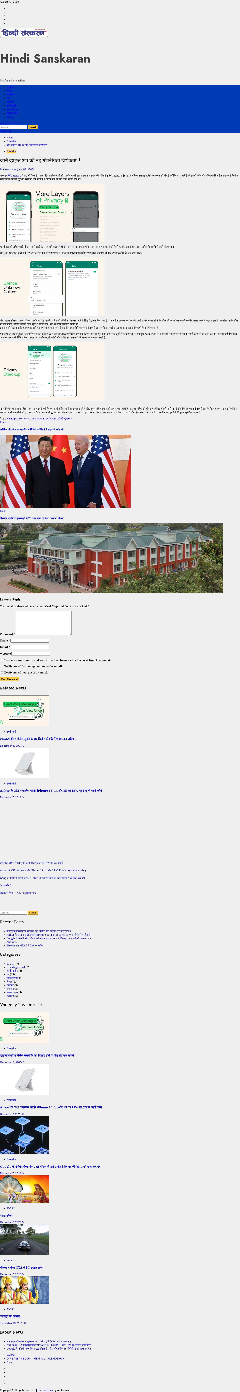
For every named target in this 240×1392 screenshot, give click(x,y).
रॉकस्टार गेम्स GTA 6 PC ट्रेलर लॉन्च (18, 893)
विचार (9, 91)
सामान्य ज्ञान (12, 113)
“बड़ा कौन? (5, 885)
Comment (7, 634)
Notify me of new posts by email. (26, 672)
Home (10, 87)
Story (10, 117)
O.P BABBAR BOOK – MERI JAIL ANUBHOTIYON (35, 1358)
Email (5, 647)
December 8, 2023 (11, 746)
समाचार (10, 102)
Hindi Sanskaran (45, 58)
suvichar (11, 1355)
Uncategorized (16, 967)
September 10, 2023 (12, 1323)
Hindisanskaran (8, 169)
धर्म (8, 98)
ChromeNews (45, 1390)
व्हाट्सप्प (68, 418)
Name (5, 640)
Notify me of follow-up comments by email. (33, 666)
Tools (9, 1362)
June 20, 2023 (25, 169)
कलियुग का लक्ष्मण (10, 1316)
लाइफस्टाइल (12, 109)
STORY (11, 963)
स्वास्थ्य (10, 94)
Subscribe (6, 131)
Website (5, 653)
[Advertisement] (98, 832)
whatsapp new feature (19, 418)
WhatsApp (14, 175)
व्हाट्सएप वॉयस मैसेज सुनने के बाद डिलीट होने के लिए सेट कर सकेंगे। (38, 739)
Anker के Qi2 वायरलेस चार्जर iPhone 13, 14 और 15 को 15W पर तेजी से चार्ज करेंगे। (52, 790)
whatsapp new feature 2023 (47, 418)
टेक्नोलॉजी (11, 106)
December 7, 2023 (11, 797)
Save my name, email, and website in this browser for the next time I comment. (57, 660)
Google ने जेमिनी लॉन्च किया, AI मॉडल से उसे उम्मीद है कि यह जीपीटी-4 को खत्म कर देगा (42, 878)
